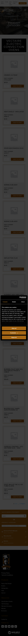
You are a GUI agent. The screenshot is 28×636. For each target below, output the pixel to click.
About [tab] (23, 301)
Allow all (14, 328)
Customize (13, 333)
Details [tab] (14, 301)
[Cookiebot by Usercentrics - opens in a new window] (19, 297)
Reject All (14, 337)
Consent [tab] (5, 301)
